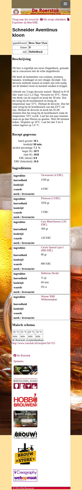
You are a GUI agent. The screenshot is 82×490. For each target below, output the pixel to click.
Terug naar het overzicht (25, 19)
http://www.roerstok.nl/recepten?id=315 (33, 343)
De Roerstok (23, 355)
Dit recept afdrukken (54, 19)
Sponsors (18, 361)
